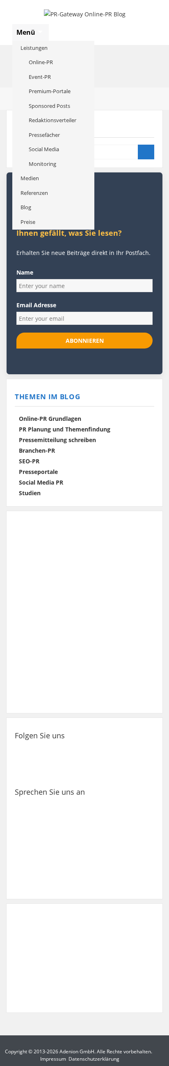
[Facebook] (27, 750)
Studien (30, 493)
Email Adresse (36, 305)
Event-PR (40, 76)
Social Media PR (41, 482)
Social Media (44, 149)
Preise (28, 222)
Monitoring (42, 164)
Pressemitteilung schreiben (57, 440)
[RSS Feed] (27, 771)
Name (24, 272)
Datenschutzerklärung (94, 1058)
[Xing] (77, 750)
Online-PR (41, 62)
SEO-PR (29, 461)
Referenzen (34, 193)
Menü (26, 32)
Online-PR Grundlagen (50, 418)
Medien (30, 178)
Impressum (53, 1058)
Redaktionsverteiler (52, 120)
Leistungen (34, 47)
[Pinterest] (101, 750)
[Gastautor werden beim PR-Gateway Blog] (84, 958)
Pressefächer (44, 135)
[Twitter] (52, 750)
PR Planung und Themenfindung (64, 429)
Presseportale (38, 472)
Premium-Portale (50, 91)
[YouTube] (126, 750)
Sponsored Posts (49, 106)
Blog (26, 207)
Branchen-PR (37, 450)
